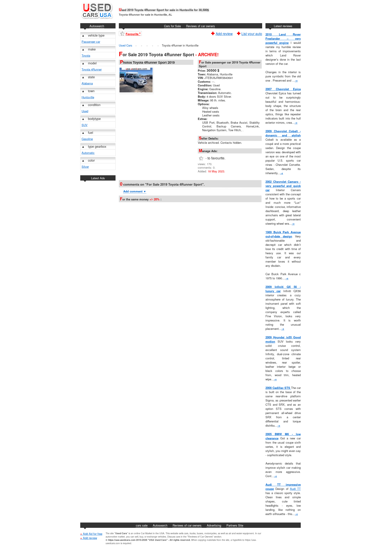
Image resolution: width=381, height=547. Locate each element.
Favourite (133, 34)
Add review (224, 33)
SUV (85, 125)
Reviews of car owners (200, 26)
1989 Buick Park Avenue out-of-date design (283, 234)
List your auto (251, 33)
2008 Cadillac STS (278, 388)
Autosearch (97, 26)
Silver (85, 166)
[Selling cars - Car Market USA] (96, 20)
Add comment (134, 191)
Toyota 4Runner (92, 69)
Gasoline (87, 139)
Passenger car (91, 41)
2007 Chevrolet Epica (283, 89)
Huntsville (88, 97)
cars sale (142, 525)
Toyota (86, 55)
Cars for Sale (172, 26)
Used (85, 111)
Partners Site (234, 525)
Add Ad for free (91, 534)
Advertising (214, 525)
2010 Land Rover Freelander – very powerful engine (283, 38)
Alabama (87, 83)
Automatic (88, 153)
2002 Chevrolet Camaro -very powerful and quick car (283, 185)
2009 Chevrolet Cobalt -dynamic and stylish (283, 133)
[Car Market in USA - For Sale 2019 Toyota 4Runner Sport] (137, 79)
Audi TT (295, 489)
